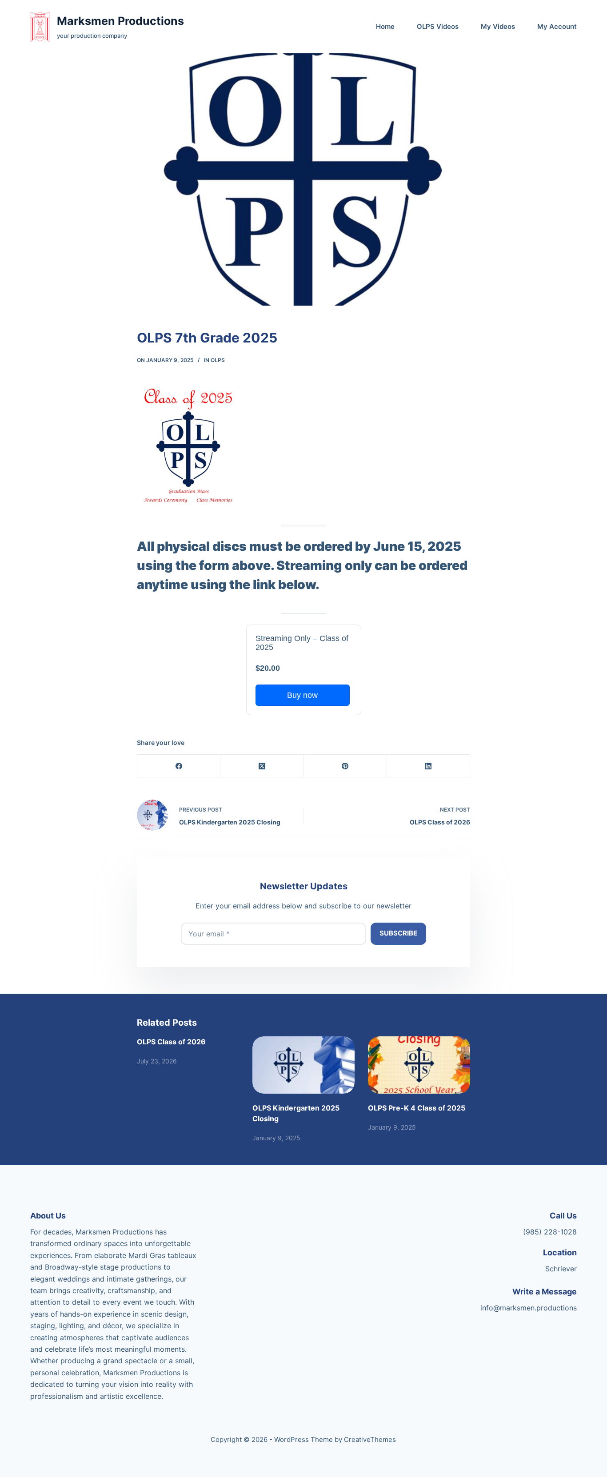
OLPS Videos (438, 26)
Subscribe (398, 933)
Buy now (302, 695)
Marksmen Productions (120, 21)
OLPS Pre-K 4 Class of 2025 (416, 1107)
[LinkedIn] (428, 766)
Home (385, 26)
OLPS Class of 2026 (171, 1041)
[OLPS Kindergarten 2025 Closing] (303, 1065)
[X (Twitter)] (262, 766)
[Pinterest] (345, 766)
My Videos (498, 26)
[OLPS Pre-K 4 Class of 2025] (419, 1065)
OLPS (218, 360)
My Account (557, 26)
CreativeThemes (370, 1439)
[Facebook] (178, 766)
